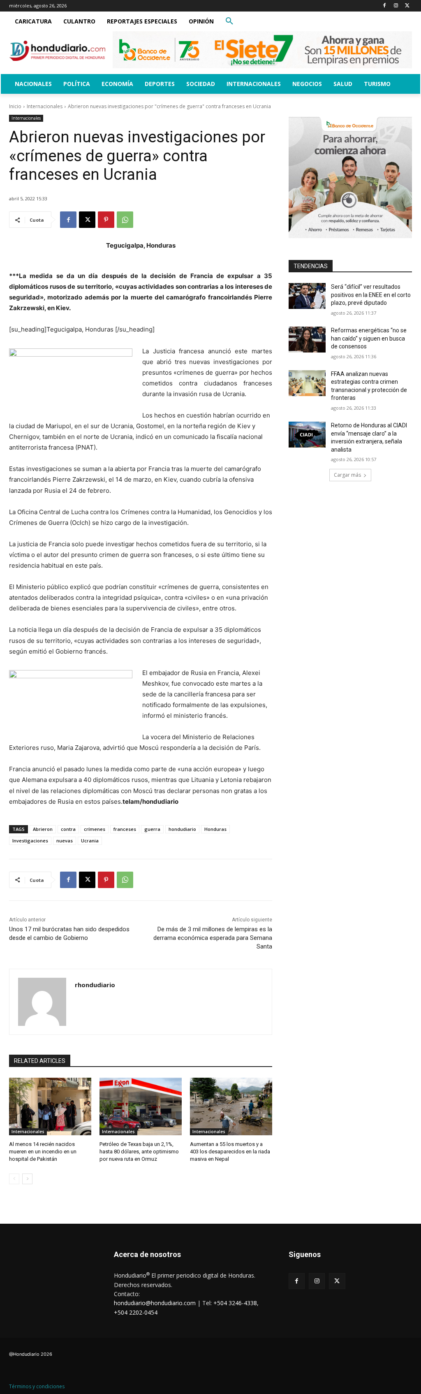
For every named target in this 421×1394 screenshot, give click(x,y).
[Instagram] (395, 6)
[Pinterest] (106, 219)
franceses (124, 829)
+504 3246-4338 (235, 1303)
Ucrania (90, 840)
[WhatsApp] (125, 219)
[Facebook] (384, 6)
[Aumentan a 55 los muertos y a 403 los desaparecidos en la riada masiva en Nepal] (231, 1106)
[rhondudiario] (42, 1002)
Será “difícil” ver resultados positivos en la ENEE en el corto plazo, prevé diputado (371, 294)
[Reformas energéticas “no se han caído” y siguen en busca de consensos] (307, 340)
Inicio (15, 106)
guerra (152, 829)
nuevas (64, 840)
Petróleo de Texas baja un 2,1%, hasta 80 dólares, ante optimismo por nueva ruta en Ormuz (139, 1151)
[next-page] (27, 1179)
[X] (407, 6)
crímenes (94, 829)
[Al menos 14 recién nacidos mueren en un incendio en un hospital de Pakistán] (50, 1106)
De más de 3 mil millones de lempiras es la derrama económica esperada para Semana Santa (212, 937)
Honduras (215, 829)
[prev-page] (14, 1179)
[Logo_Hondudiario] (57, 51)
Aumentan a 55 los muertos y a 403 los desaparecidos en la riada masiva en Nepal (230, 1151)
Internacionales (44, 106)
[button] (229, 21)
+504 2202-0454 (135, 1312)
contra (68, 829)
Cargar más (347, 474)
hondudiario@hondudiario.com (155, 1303)
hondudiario (182, 829)
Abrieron (43, 829)
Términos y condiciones (37, 1386)
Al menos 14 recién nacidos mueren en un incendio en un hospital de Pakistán (42, 1151)
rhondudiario (95, 985)
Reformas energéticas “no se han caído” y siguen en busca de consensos (369, 338)
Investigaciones (30, 840)
